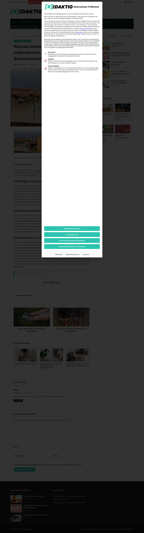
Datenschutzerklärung (86, 28)
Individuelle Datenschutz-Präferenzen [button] (72, 246)
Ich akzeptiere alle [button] (72, 234)
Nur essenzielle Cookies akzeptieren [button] (72, 240)
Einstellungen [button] (79, 32)
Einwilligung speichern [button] (72, 228)
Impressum (86, 254)
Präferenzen (58, 254)
